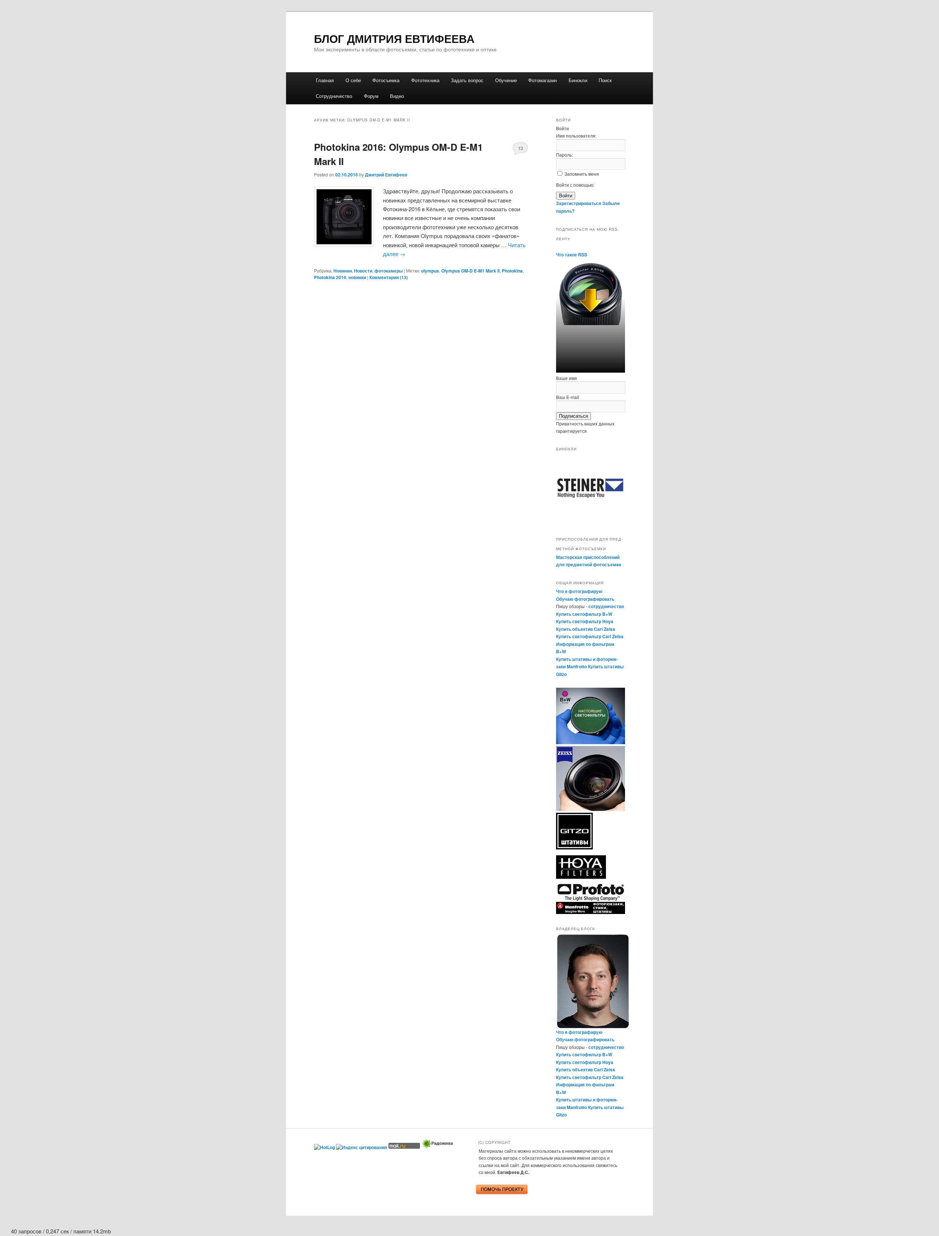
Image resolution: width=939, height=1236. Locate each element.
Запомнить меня (582, 174)
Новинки (342, 270)
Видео (397, 95)
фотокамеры (388, 270)
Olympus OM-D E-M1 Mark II (470, 270)
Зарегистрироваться (578, 203)
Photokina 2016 (330, 277)
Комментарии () (388, 277)
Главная (325, 80)
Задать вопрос (467, 80)
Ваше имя (566, 378)
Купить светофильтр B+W (584, 614)
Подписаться (573, 416)
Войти (565, 195)
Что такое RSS (571, 254)
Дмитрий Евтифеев (386, 174)
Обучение (506, 80)
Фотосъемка (385, 80)
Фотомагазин (542, 80)
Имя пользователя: (576, 135)
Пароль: (564, 154)
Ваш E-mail (567, 397)
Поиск (605, 80)
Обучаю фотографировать (585, 599)
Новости (363, 270)
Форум (371, 95)
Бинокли (578, 80)
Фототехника (425, 80)
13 (520, 148)
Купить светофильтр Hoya (584, 621)
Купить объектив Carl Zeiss (585, 629)
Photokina (512, 270)
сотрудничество (606, 606)
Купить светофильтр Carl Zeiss (590, 636)
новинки (357, 277)
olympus (430, 270)
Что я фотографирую (579, 591)
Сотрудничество (334, 95)
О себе (353, 80)
